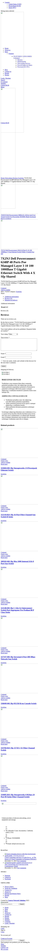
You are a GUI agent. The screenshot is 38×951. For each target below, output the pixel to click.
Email (3, 357)
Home (3, 178)
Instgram (7, 875)
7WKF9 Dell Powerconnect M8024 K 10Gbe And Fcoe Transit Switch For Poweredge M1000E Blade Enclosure (18, 216)
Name (3, 353)
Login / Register (10, 923)
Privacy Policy (9, 886)
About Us (8, 892)
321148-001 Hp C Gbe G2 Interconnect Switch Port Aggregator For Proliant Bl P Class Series (17, 610)
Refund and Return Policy (13, 893)
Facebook (8, 879)
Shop (6, 897)
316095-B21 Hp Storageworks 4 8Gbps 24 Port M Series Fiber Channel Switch (18, 796)
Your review (5, 337)
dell (2, 254)
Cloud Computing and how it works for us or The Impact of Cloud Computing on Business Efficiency (21, 858)
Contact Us (8, 890)
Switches (21, 178)
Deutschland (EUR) (15, 6)
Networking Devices (23, 63)
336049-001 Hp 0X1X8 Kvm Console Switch (18, 703)
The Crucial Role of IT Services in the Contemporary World (16, 865)
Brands (7, 895)
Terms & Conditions (11, 888)
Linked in (8, 877)
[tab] (21, 297)
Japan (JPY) (12, 7)
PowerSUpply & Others (24, 65)
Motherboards (21, 61)
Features (11, 53)
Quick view (4, 461)
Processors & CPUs (23, 67)
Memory (20, 60)
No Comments (21, 861)
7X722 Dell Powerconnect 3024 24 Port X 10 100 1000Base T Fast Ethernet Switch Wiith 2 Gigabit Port (17, 251)
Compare (7, 921)
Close (2, 928)
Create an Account (6, 938)
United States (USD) (15, 4)
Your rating (5, 334)
